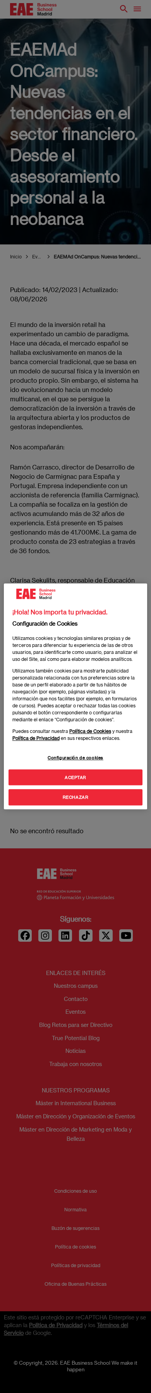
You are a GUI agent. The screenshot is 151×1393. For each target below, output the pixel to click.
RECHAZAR (76, 797)
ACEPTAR (75, 777)
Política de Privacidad (36, 738)
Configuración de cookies (75, 757)
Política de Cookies (90, 731)
